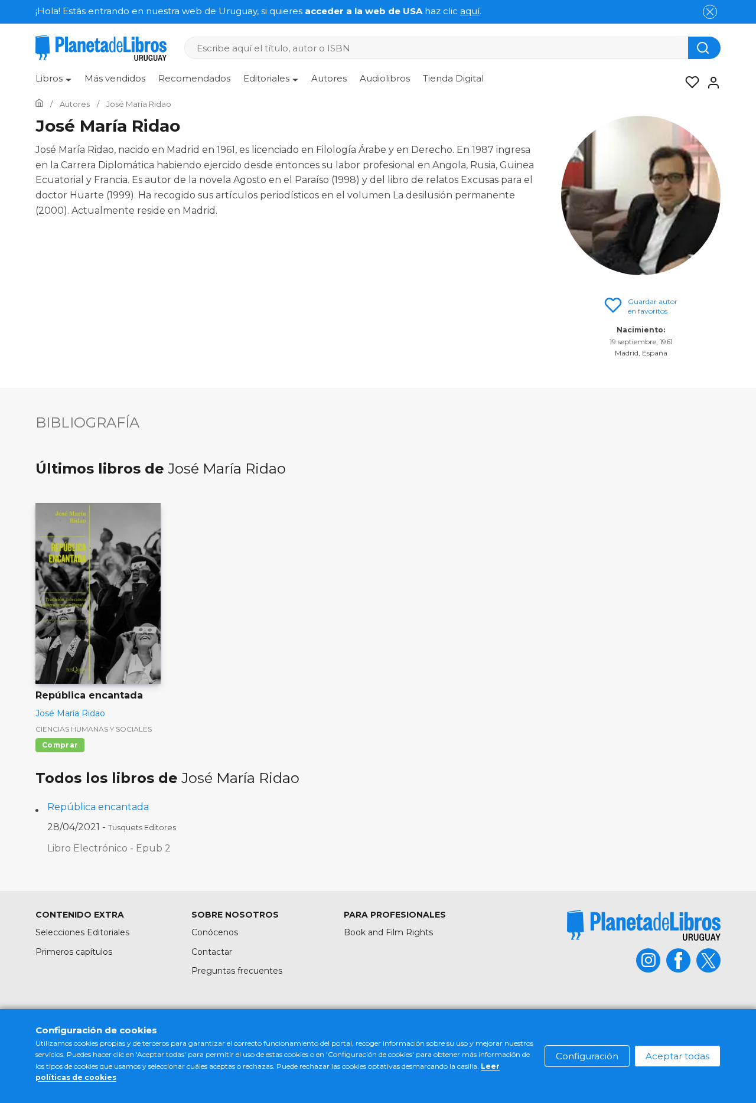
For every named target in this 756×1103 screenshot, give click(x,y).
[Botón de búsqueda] (704, 48)
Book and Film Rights (388, 932)
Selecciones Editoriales (82, 932)
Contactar (211, 952)
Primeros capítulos (73, 952)
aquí (470, 11)
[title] (644, 925)
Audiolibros (385, 78)
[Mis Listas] (688, 83)
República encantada (98, 806)
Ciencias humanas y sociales (93, 729)
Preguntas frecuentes (236, 970)
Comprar (60, 744)
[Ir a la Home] (39, 104)
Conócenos (214, 932)
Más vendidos (114, 78)
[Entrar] (710, 83)
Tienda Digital (453, 78)
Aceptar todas (677, 1056)
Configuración (587, 1056)
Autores (329, 78)
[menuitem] (53, 83)
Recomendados (194, 78)
